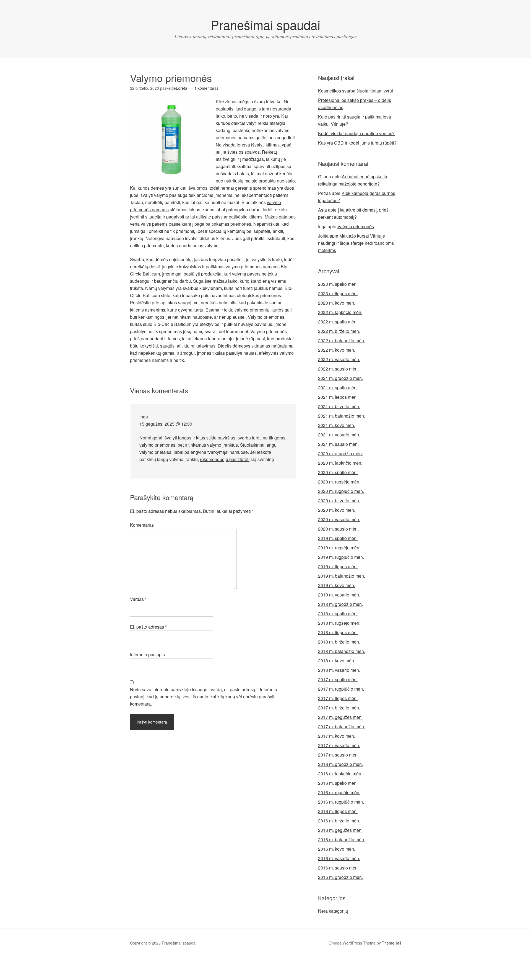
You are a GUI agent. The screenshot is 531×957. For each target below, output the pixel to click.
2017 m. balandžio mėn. (341, 726)
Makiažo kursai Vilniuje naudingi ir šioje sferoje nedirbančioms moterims (356, 243)
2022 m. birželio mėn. (339, 331)
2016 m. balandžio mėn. (341, 839)
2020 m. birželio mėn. (339, 500)
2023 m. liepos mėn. (338, 293)
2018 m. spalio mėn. (338, 613)
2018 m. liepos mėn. (338, 632)
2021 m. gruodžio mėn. (340, 378)
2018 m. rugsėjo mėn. (339, 623)
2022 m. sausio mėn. (338, 369)
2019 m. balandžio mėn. (341, 576)
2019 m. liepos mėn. (338, 566)
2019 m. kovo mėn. (336, 585)
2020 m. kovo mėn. (336, 510)
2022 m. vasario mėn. (339, 359)
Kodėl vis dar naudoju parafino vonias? (356, 133)
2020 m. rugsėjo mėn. (339, 481)
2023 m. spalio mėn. (338, 284)
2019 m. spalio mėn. (338, 538)
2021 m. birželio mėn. (339, 406)
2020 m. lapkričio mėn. (340, 463)
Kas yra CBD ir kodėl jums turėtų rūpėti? (357, 143)
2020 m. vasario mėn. (339, 519)
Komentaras (142, 525)
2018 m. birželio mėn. (339, 642)
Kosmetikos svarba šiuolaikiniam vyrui (355, 91)
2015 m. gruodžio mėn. (340, 877)
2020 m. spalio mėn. (338, 472)
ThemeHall (391, 943)
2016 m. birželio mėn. (339, 820)
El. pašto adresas (148, 627)
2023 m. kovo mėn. (336, 303)
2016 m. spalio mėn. (338, 783)
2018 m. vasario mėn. (339, 670)
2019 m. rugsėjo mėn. (339, 547)
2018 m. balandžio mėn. (341, 651)
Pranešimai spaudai (265, 25)
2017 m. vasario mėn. (339, 745)
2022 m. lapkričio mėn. (340, 312)
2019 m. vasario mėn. (339, 594)
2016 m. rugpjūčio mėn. (341, 802)
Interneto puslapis (147, 654)
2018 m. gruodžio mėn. (340, 604)
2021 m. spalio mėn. (338, 387)
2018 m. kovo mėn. (336, 660)
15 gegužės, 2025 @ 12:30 (165, 424)
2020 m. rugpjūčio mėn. (341, 491)
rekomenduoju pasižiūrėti (224, 459)
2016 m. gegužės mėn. (340, 830)
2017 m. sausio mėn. (338, 755)
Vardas (138, 599)
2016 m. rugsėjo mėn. (339, 792)
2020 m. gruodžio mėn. (340, 453)
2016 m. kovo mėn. (336, 849)
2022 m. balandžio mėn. (341, 340)
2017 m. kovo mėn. (336, 736)
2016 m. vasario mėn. (339, 858)
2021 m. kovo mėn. (336, 425)
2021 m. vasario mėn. (339, 434)
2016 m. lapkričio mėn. (340, 773)
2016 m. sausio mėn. (338, 868)
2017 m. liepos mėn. (338, 698)
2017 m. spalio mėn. (338, 679)
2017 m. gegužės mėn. (340, 717)
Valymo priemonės (355, 226)
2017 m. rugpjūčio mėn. (341, 689)
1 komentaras (206, 88)
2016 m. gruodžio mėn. (340, 764)
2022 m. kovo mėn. (336, 350)
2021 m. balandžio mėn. (341, 416)
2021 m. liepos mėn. (338, 397)
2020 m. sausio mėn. (338, 529)
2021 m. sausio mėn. (338, 444)
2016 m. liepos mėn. (338, 811)
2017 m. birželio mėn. (339, 707)
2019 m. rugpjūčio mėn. (341, 557)
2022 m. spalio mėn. (338, 321)
